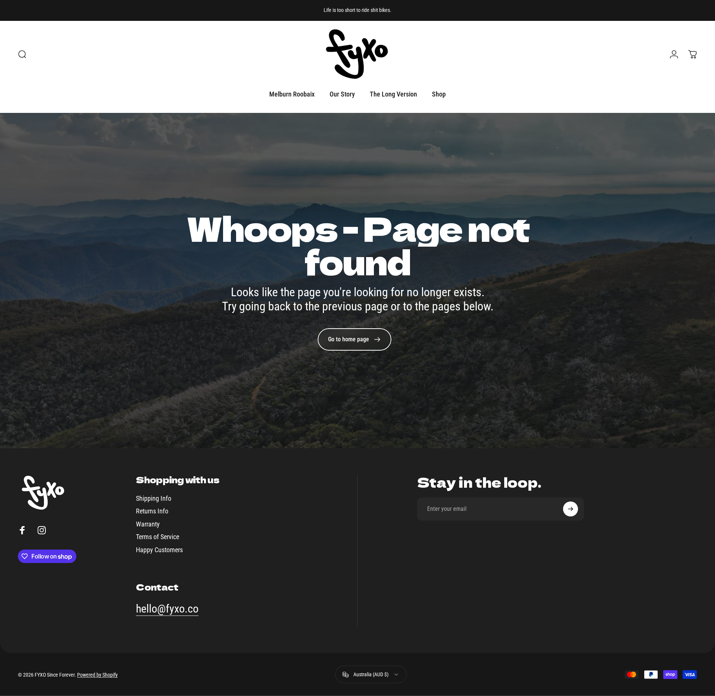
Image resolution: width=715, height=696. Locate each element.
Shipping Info (153, 498)
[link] (355, 339)
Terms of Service (157, 537)
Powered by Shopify (97, 674)
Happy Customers (159, 550)
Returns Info (152, 511)
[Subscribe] (570, 509)
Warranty (148, 524)
